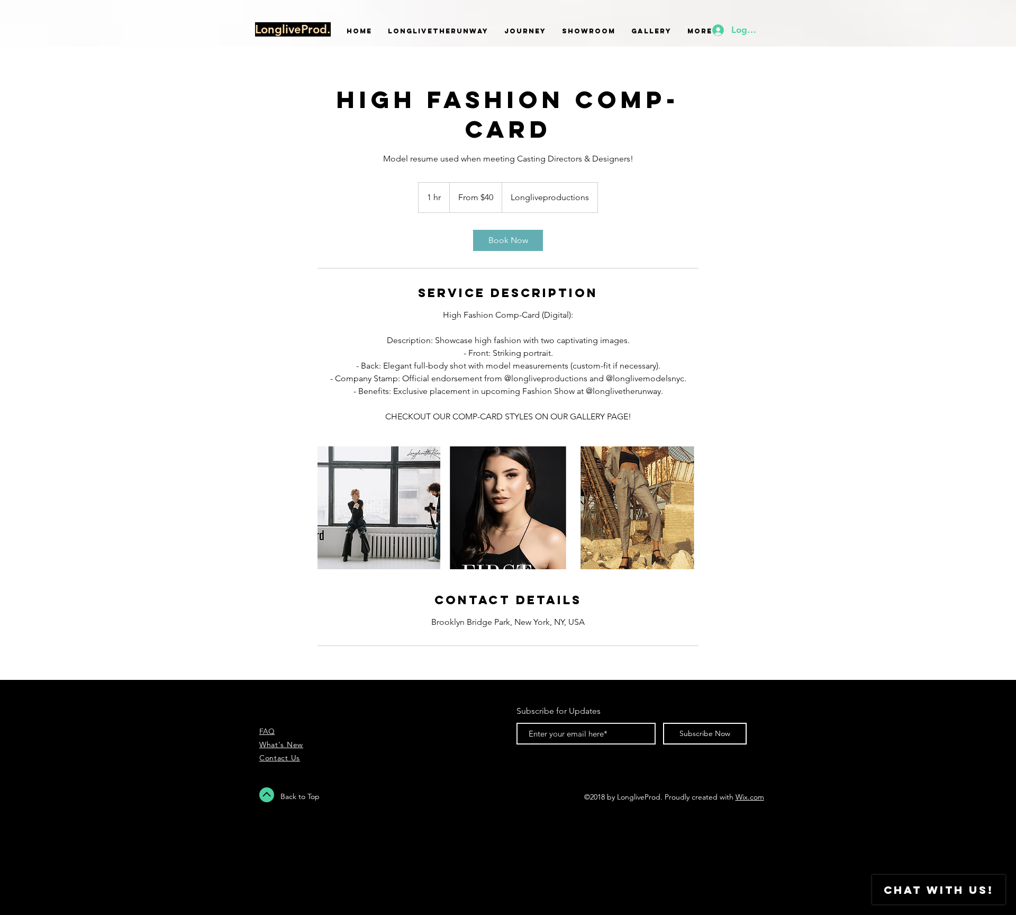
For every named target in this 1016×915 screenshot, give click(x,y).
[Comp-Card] (379, 507)
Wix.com (750, 797)
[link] (508, 240)
